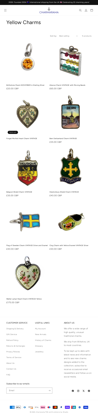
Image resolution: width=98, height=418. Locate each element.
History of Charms (43, 340)
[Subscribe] (49, 391)
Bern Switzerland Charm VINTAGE (63, 138)
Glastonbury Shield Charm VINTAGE (64, 192)
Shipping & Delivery (14, 329)
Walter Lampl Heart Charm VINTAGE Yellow (24, 299)
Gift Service (11, 334)
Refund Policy (12, 340)
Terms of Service (13, 357)
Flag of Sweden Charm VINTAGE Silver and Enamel (27, 245)
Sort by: (53, 36)
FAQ (8, 375)
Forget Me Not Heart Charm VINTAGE (21, 138)
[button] (5, 10)
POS (46, 412)
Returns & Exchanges (15, 346)
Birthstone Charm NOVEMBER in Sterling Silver (25, 85)
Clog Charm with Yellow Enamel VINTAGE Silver (69, 245)
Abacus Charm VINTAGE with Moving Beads (67, 85)
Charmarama (40, 412)
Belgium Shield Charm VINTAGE (19, 192)
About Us (10, 363)
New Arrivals (40, 334)
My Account (40, 329)
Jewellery (39, 352)
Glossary (39, 346)
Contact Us (11, 369)
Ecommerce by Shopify (60, 412)
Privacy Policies (13, 352)
